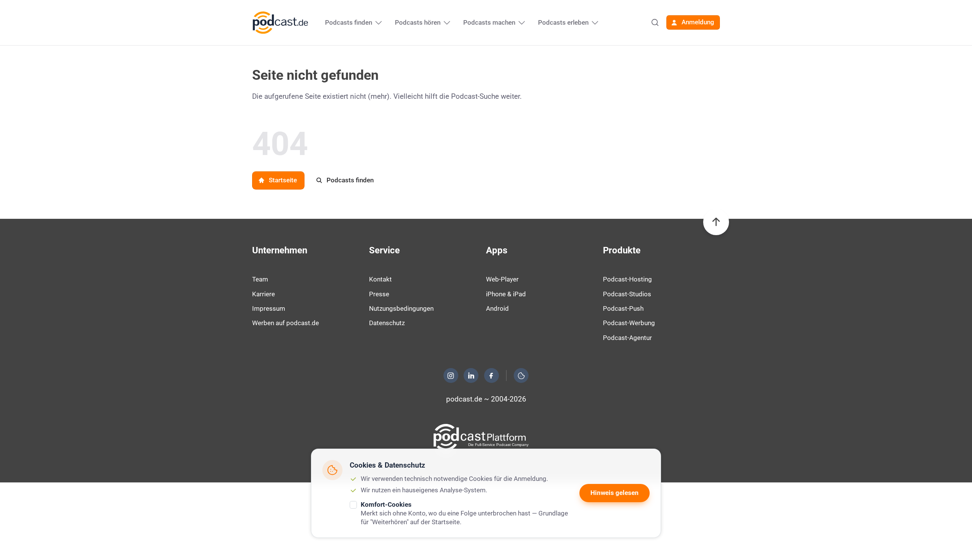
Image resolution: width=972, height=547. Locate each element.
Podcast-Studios (627, 294)
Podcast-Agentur (627, 337)
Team (260, 279)
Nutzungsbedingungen (401, 308)
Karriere (263, 294)
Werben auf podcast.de (285, 323)
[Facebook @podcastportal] (491, 375)
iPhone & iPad (506, 294)
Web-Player (502, 279)
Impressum (268, 308)
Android (497, 308)
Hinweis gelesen (614, 492)
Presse (379, 294)
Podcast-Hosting (627, 279)
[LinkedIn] (471, 375)
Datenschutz (387, 323)
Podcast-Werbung (629, 323)
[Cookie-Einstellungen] (521, 375)
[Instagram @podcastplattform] (450, 375)
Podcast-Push (623, 308)
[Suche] (655, 22)
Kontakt (380, 279)
